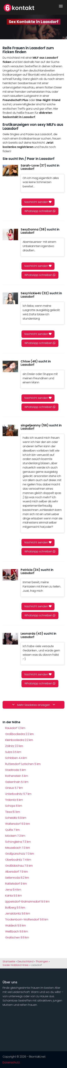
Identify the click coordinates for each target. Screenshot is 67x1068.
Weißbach (16, 931)
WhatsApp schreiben (38, 211)
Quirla (12, 830)
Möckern (15, 836)
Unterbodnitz (18, 794)
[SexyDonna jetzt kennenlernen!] (10, 234)
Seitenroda (17, 878)
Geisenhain (16, 782)
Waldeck (15, 925)
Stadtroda (15, 770)
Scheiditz (15, 818)
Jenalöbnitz (17, 914)
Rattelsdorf (16, 884)
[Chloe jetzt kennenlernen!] (10, 366)
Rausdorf (15, 728)
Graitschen (17, 937)
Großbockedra (19, 734)
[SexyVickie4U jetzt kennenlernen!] (10, 298)
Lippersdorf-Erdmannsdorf (27, 902)
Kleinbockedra (19, 740)
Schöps (13, 806)
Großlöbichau (19, 866)
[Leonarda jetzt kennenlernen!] (10, 638)
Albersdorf (16, 872)
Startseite (9, 961)
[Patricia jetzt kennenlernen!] (10, 575)
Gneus (14, 788)
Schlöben (16, 758)
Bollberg (15, 908)
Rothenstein (16, 776)
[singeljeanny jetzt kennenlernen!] (10, 430)
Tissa (12, 812)
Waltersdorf (17, 824)
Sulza (13, 752)
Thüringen (42, 961)
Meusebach (17, 848)
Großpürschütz (19, 854)
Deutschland (26, 961)
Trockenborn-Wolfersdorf (26, 919)
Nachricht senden (36, 202)
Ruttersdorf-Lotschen (23, 764)
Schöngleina (18, 842)
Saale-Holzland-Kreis (16, 965)
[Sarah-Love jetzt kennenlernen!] (10, 170)
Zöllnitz (14, 746)
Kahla (13, 896)
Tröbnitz (14, 800)
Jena (13, 890)
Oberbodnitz (18, 860)
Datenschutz (11, 1062)
